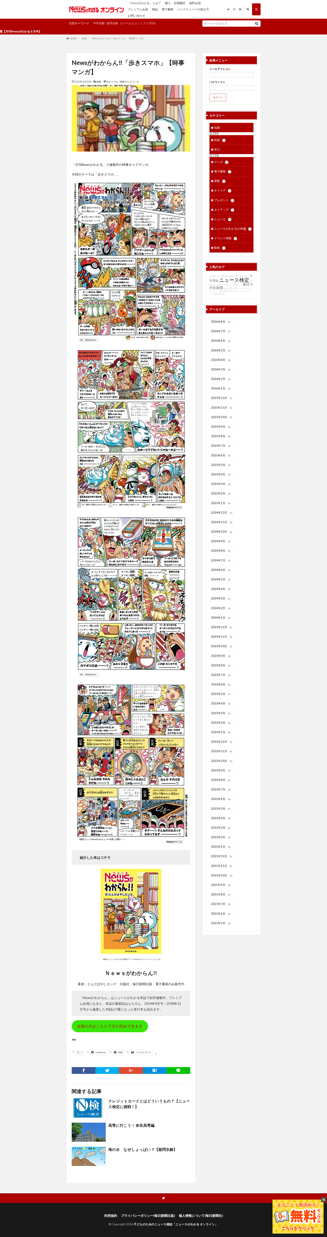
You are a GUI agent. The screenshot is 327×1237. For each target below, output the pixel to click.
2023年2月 (220, 722)
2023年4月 (220, 703)
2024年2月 (220, 608)
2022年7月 (220, 789)
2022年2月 (220, 837)
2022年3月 (220, 827)
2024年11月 (221, 522)
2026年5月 (220, 350)
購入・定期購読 (175, 3)
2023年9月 (220, 656)
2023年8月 (220, 665)
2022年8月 (220, 780)
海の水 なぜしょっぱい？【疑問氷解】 (142, 1149)
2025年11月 (221, 407)
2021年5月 (220, 923)
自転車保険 (224, 291)
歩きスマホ (112, 81)
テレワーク (242, 288)
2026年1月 (220, 388)
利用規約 (110, 1215)
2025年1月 (220, 503)
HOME (73, 38)
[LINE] (178, 1070)
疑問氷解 (112, 23)
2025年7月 (220, 445)
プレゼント (224, 200)
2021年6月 (220, 913)
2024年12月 (221, 512)
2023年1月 (220, 732)
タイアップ (223, 209)
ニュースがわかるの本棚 (233, 228)
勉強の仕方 (228, 288)
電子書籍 (167, 9)
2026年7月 (220, 331)
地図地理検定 (219, 294)
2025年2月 (220, 493)
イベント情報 (225, 238)
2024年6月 (220, 570)
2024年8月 (220, 550)
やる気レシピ (236, 285)
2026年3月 (220, 369)
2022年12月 (221, 741)
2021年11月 (221, 866)
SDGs (224, 276)
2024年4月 (220, 589)
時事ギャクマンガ (129, 81)
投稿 (220, 140)
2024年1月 (220, 617)
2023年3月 (220, 713)
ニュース (222, 219)
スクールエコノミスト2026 (137, 23)
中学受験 (99, 23)
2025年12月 (221, 398)
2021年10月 (221, 875)
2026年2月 (220, 379)
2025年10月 (221, 417)
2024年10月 (221, 531)
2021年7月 (220, 904)
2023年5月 (220, 694)
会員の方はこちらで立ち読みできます (110, 1026)
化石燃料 (231, 276)
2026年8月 (220, 321)
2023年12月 (221, 627)
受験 (220, 181)
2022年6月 (220, 799)
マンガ (220, 162)
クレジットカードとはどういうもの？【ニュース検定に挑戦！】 (149, 1104)
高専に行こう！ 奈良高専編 (131, 1125)
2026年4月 (220, 360)
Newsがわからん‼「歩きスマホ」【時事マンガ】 (118, 38)
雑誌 (155, 9)
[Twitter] (107, 1070)
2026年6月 (220, 340)
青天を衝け (244, 276)
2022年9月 (220, 770)
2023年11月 (221, 636)
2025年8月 (220, 436)
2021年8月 (220, 894)
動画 (219, 247)
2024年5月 (220, 579)
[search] (256, 23)
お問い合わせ (136, 15)
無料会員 (195, 3)
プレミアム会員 (138, 9)
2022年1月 (220, 846)
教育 (231, 291)
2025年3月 (220, 484)
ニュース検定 (234, 280)
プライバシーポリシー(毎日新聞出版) (148, 1215)
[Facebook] (83, 1070)
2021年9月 (220, 885)
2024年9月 (220, 541)
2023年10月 (221, 646)
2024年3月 (220, 598)
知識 (84, 38)
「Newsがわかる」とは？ (144, 3)
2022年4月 (220, 818)
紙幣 (235, 288)
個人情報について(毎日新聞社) (201, 1215)
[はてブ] (155, 1070)
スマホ (218, 276)
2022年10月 (221, 761)
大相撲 (212, 276)
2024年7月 (220, 560)
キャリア (222, 190)
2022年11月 (221, 751)
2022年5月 (220, 808)
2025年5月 (220, 465)
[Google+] (131, 1070)
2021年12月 (221, 856)
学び (217, 149)
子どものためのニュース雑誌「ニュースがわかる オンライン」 (176, 1224)
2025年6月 (220, 455)
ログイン (218, 97)
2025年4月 (220, 474)
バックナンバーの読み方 (193, 9)
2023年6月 (220, 684)
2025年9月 (220, 426)
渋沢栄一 (226, 285)
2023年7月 (220, 675)
